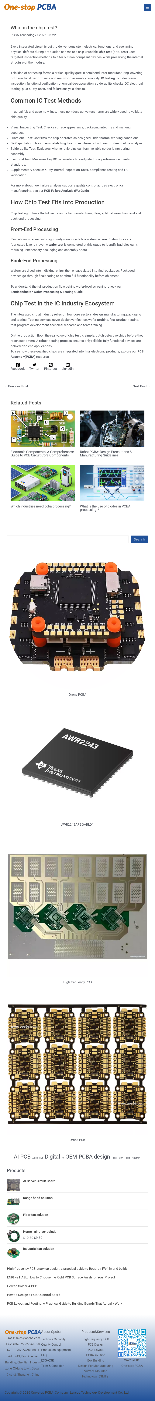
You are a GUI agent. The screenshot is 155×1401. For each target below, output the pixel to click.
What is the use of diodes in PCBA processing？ (105, 508)
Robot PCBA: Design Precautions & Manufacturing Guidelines (106, 453)
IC (63, 1158)
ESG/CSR (47, 1360)
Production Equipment (56, 1350)
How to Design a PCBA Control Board (33, 1295)
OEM (71, 1156)
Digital (52, 1156)
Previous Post (16, 386)
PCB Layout (96, 1350)
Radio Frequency (132, 1158)
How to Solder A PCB (22, 1286)
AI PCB (22, 1156)
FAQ (44, 1355)
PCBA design (94, 1156)
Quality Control (51, 1344)
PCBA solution (95, 1355)
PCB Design (96, 1344)
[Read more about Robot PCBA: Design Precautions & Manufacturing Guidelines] (112, 428)
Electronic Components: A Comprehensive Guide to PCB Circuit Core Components (42, 453)
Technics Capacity (53, 1339)
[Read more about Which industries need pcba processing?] (43, 483)
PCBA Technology (23, 35)
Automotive (37, 1158)
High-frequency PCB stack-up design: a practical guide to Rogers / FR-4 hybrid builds (67, 1268)
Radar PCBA (117, 1158)
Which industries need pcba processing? (41, 506)
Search (139, 539)
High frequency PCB (95, 1339)
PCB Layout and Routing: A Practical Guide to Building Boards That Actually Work (64, 1303)
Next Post (142, 386)
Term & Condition (52, 1366)
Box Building (95, 1360)
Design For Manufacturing (95, 1366)
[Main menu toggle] (147, 7)
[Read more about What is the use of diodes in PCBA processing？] (112, 483)
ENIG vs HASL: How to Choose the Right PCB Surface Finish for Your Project (61, 1277)
